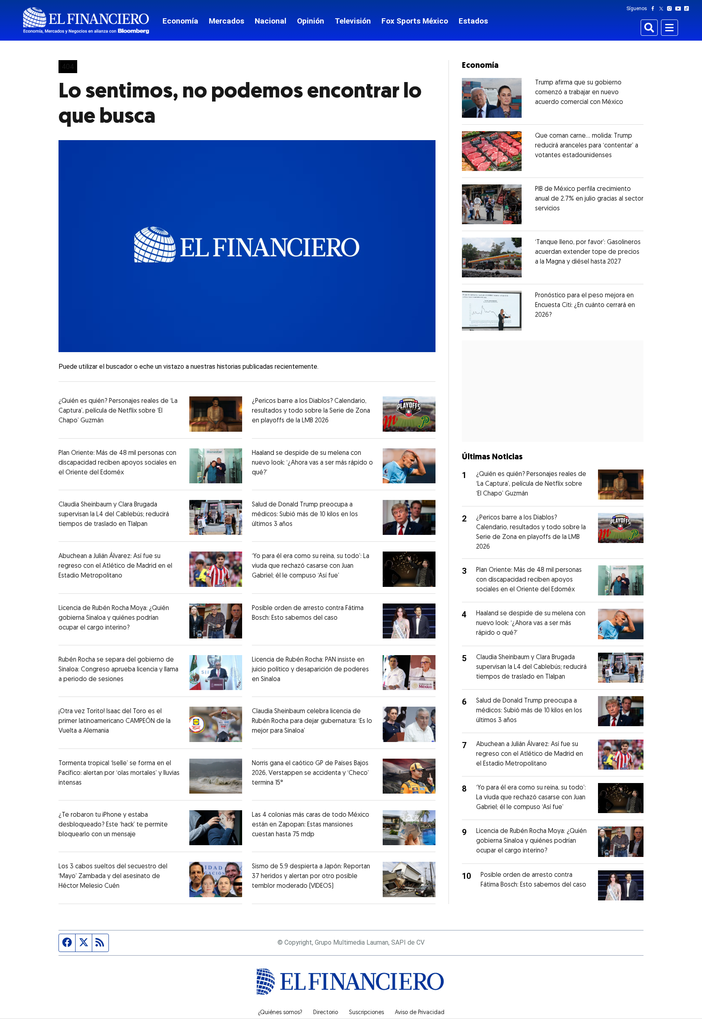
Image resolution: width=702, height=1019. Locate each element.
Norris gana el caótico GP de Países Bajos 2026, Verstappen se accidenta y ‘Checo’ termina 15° (310, 773)
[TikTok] (688, 8)
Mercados (226, 21)
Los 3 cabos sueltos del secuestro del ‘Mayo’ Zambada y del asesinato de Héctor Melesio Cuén (112, 876)
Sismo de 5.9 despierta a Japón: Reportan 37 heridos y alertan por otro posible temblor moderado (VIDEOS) (311, 876)
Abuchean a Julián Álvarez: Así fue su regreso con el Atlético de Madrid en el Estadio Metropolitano (115, 566)
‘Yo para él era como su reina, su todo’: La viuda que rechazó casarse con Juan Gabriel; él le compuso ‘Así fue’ (310, 566)
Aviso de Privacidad (419, 1013)
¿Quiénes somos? (280, 1013)
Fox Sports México (414, 21)
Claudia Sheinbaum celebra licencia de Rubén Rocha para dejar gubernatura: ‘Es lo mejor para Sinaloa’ (312, 721)
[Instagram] (671, 8)
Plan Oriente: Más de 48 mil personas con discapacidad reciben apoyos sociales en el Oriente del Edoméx (117, 463)
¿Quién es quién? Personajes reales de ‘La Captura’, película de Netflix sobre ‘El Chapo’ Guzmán (118, 411)
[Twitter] (663, 8)
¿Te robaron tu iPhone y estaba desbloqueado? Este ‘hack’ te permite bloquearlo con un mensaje (113, 825)
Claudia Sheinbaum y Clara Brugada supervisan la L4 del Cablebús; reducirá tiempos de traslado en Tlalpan (113, 515)
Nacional (270, 21)
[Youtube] (680, 8)
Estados (473, 21)
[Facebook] (654, 8)
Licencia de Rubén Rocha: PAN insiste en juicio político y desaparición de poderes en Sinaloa (310, 670)
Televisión (353, 21)
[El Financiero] (86, 20)
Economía (180, 21)
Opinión (310, 21)
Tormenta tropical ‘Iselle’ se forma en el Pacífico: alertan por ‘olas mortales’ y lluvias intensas (119, 773)
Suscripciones (366, 1013)
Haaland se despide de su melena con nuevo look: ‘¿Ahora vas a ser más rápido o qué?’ (312, 463)
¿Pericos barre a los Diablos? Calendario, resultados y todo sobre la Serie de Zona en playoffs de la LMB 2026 (311, 411)
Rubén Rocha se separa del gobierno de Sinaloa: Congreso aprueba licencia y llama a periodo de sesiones (118, 670)
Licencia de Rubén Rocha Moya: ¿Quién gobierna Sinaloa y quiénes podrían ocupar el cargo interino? (113, 618)
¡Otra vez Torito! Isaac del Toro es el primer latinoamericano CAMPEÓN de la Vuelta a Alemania (114, 721)
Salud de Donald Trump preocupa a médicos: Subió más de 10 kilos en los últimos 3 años (305, 515)
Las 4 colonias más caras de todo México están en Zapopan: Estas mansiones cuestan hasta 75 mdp (310, 825)
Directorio (325, 1013)
